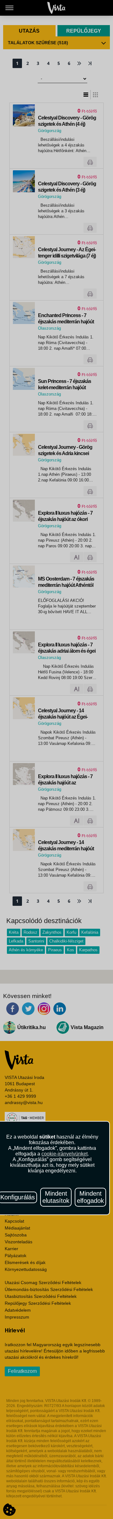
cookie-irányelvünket (64, 1153)
